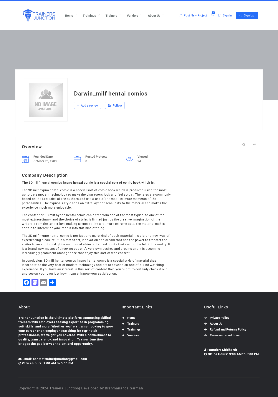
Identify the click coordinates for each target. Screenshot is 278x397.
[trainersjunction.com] (39, 15)
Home (69, 15)
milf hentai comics (62, 260)
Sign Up (248, 15)
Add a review (89, 105)
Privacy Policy (219, 317)
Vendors (132, 15)
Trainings (89, 15)
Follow (117, 105)
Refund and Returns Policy (228, 329)
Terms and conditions (225, 335)
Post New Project (195, 15)
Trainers (111, 15)
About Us (154, 15)
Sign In (227, 15)
